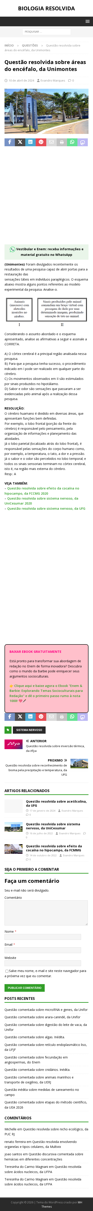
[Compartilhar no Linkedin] (30, 142)
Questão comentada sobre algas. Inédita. (35, 1037)
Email (9, 944)
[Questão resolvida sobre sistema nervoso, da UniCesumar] (14, 827)
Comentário (13, 897)
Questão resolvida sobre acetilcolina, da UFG (56, 803)
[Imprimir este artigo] (62, 142)
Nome (10, 931)
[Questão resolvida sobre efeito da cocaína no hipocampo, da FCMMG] (14, 849)
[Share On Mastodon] (82, 142)
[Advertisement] (46, 198)
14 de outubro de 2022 (43, 855)
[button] (87, 21)
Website (10, 958)
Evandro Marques (53, 80)
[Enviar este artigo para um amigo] (51, 142)
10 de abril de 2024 (21, 80)
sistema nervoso (29, 730)
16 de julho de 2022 (41, 833)
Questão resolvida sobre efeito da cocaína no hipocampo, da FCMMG (54, 848)
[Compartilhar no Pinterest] (41, 142)
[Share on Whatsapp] (72, 142)
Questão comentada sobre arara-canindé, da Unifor (42, 1017)
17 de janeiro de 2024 (42, 810)
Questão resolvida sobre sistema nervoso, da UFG (46, 508)
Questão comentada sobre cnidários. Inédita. (37, 1069)
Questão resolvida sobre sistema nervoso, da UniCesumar (53, 826)
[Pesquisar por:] (46, 31)
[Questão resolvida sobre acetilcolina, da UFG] (14, 806)
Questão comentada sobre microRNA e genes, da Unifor (46, 1009)
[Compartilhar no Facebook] (10, 142)
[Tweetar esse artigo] (20, 142)
